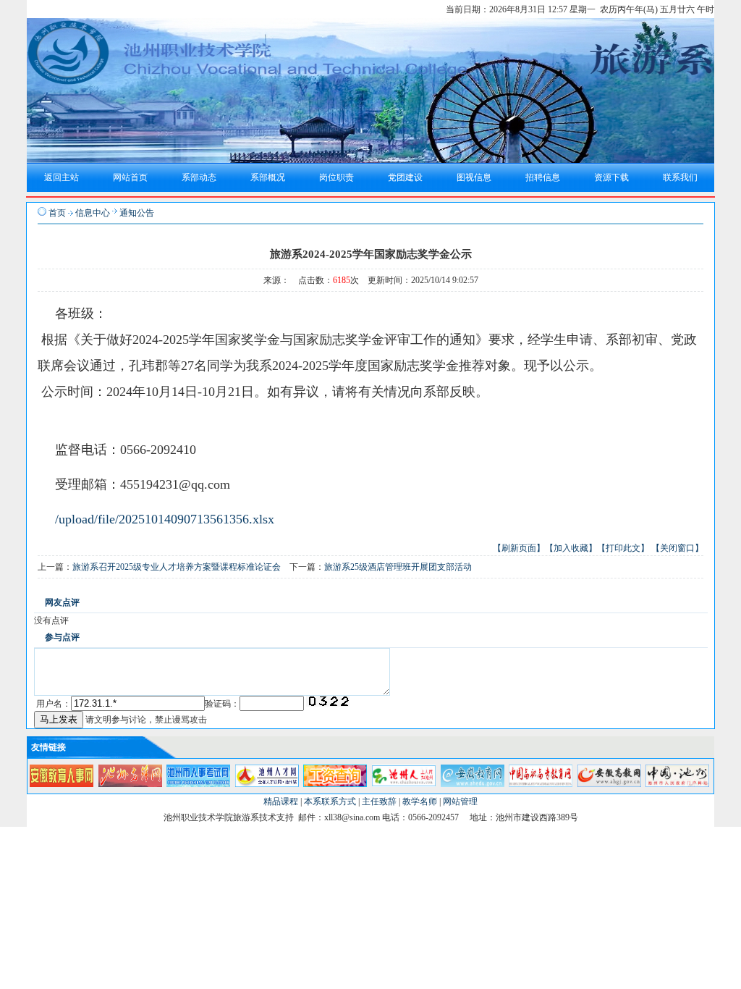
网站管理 (460, 801)
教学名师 (419, 801)
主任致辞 (379, 801)
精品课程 (280, 801)
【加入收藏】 (571, 548)
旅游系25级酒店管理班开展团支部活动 (398, 567)
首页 (57, 213)
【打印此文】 (623, 548)
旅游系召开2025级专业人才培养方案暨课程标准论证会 (176, 567)
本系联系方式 (330, 801)
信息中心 (92, 213)
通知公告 (136, 213)
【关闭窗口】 (677, 548)
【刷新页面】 (519, 548)
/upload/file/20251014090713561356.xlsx (164, 519)
